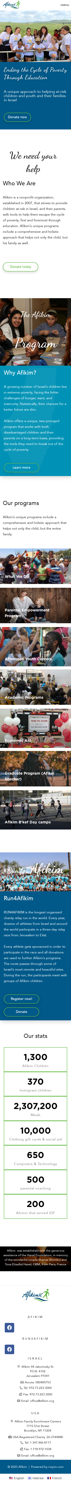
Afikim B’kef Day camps (28, 822)
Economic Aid (18, 740)
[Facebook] (9, 1327)
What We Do (17, 576)
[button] (65, 5)
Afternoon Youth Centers (28, 659)
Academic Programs (24, 697)
